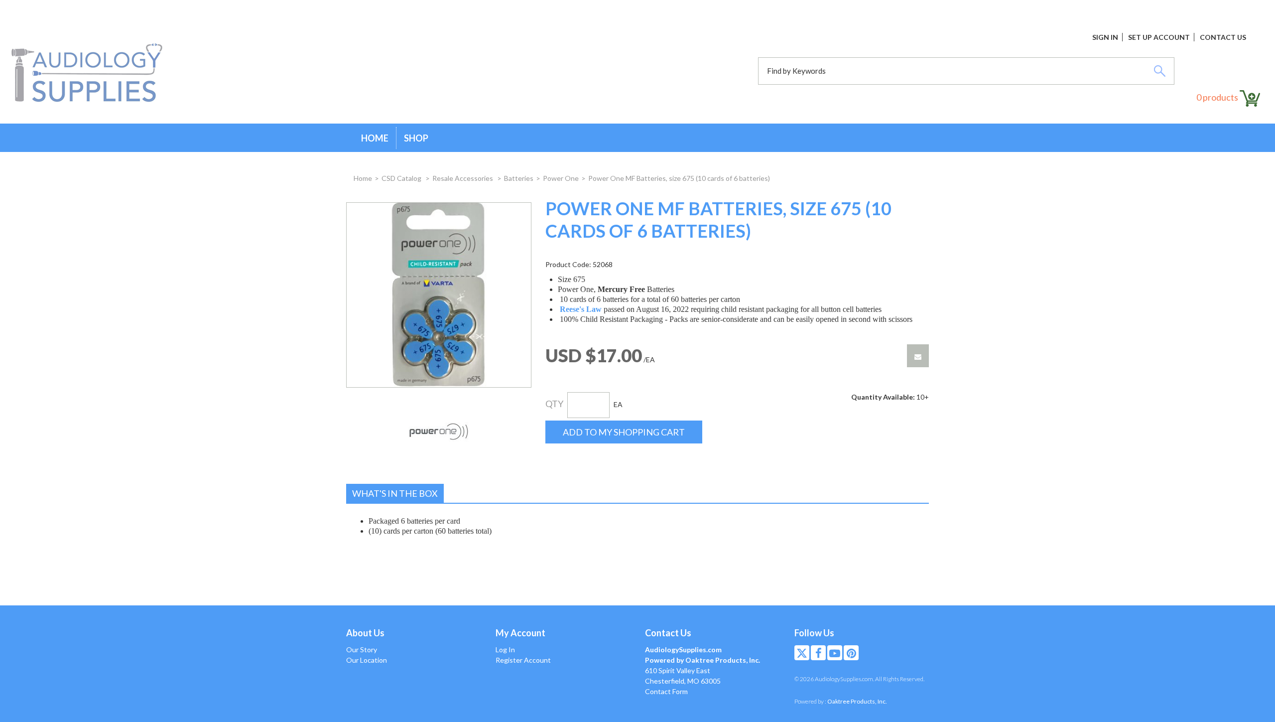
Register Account (523, 660)
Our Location (366, 660)
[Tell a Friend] (918, 355)
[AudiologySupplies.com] (87, 73)
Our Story (361, 649)
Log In (505, 649)
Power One (561, 178)
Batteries (518, 178)
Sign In (1105, 37)
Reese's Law (581, 309)
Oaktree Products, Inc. (857, 701)
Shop (416, 138)
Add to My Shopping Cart (624, 432)
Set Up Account (1159, 37)
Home (374, 138)
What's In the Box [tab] (395, 493)
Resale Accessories (463, 178)
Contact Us (1223, 37)
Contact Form (666, 691)
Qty (554, 404)
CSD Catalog (402, 178)
